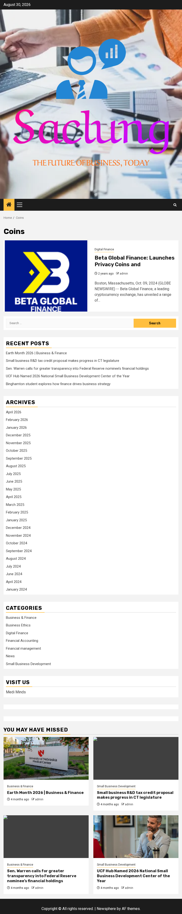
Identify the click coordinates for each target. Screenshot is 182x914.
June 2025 (14, 481)
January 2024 (16, 589)
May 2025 (13, 489)
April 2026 (13, 412)
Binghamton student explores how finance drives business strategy (58, 384)
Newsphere (106, 908)
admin (124, 273)
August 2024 (16, 558)
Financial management (23, 648)
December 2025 (18, 435)
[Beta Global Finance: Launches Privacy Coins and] (47, 276)
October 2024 (16, 543)
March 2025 (15, 505)
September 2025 (19, 458)
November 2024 (18, 535)
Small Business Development (28, 664)
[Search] (175, 205)
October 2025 (16, 450)
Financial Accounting (22, 641)
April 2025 (13, 497)
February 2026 (17, 420)
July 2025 (13, 474)
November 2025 (18, 443)
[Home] (9, 205)
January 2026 (16, 427)
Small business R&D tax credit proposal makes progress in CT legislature (62, 361)
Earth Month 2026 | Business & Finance (36, 353)
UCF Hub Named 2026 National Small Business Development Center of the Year (68, 376)
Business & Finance (21, 618)
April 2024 (13, 582)
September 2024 (19, 551)
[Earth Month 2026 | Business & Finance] (46, 758)
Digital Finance (104, 249)
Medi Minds (16, 692)
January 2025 (16, 520)
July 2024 (13, 566)
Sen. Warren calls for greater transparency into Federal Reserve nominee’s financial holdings (77, 368)
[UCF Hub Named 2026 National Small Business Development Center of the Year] (135, 836)
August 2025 (16, 466)
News (10, 656)
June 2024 (14, 574)
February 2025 (17, 512)
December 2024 (18, 528)
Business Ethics (18, 625)
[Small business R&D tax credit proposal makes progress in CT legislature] (135, 758)
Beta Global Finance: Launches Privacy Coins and (135, 261)
